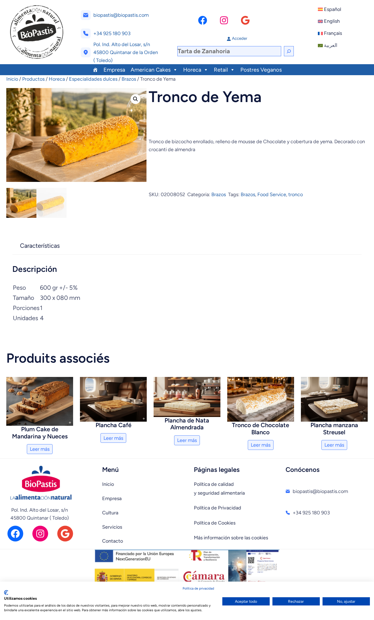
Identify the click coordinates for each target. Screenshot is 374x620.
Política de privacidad (198, 588)
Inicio (12, 79)
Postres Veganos (261, 69)
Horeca (192, 69)
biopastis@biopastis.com (121, 15)
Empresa (114, 69)
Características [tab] (40, 245)
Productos (33, 79)
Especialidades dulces (93, 79)
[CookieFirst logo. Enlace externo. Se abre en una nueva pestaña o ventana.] (6, 592)
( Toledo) (103, 60)
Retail (221, 69)
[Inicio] (95, 69)
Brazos (129, 79)
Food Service (271, 194)
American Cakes (151, 69)
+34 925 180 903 (112, 33)
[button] (135, 99)
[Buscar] (289, 51)
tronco (295, 194)
